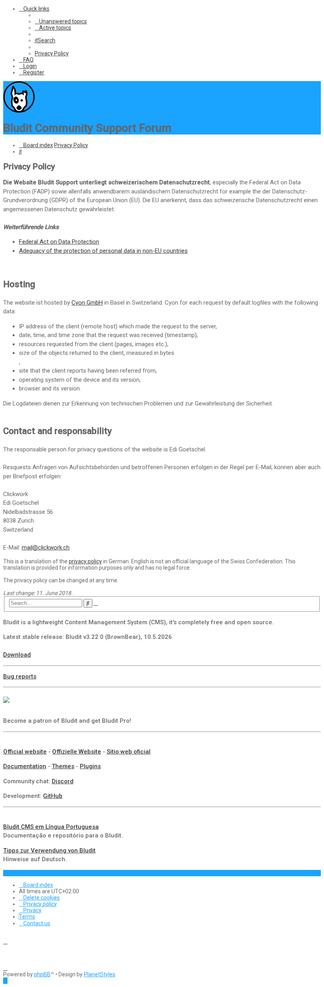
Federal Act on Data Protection (59, 241)
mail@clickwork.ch (46, 547)
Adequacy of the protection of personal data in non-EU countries (103, 250)
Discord (62, 781)
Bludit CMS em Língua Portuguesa (51, 826)
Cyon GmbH (87, 302)
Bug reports (19, 676)
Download (17, 654)
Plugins (90, 766)
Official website (25, 751)
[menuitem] (61, 21)
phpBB (42, 974)
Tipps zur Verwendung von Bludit (49, 850)
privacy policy (85, 561)
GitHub (52, 795)
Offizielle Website (76, 751)
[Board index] (19, 111)
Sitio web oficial (129, 751)
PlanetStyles (99, 974)
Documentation (24, 766)
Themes (63, 766)
